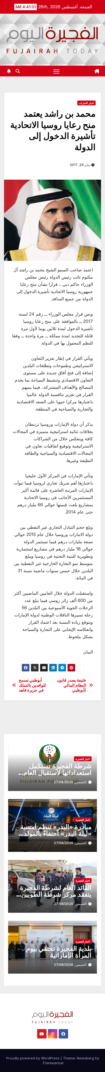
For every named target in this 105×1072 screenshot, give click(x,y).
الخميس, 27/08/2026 (70, 782)
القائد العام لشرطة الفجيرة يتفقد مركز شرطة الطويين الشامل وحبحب (56, 894)
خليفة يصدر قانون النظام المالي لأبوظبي (71, 685)
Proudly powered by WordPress (33, 1058)
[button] (18, 71)
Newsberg (85, 1058)
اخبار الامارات (86, 103)
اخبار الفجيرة (83, 758)
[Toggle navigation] (56, 71)
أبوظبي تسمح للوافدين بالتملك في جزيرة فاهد (32, 685)
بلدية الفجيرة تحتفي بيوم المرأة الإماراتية (59, 952)
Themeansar (53, 1063)
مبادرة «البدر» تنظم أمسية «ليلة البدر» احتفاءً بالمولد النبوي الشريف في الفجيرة (56, 833)
